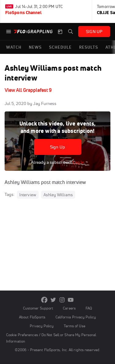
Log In (78, 162)
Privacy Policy (42, 326)
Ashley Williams (58, 194)
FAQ (89, 308)
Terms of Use (74, 326)
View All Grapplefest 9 (28, 90)
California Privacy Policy (76, 317)
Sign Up (57, 147)
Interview (27, 194)
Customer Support (38, 308)
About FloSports (32, 317)
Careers (69, 308)
